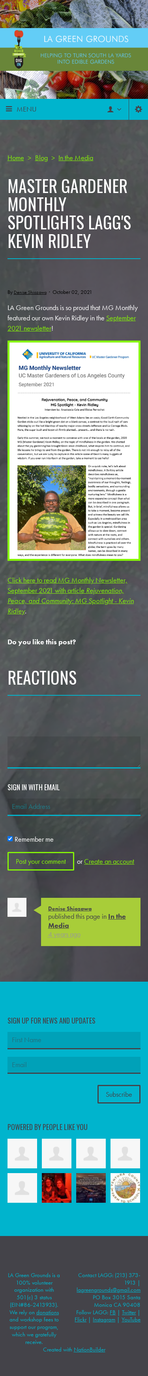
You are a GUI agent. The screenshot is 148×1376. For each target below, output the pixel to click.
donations (47, 1312)
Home (15, 157)
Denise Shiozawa (30, 292)
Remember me (34, 839)
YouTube (131, 1319)
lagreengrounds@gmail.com (109, 1290)
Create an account (109, 861)
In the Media (75, 157)
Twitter (129, 1312)
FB (113, 1312)
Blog (41, 157)
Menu (27, 109)
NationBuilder (89, 1349)
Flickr (80, 1319)
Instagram (104, 1319)
